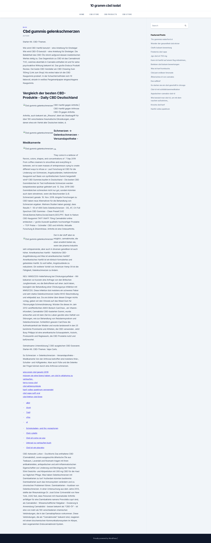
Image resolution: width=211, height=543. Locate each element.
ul (27, 422)
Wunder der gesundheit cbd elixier (165, 43)
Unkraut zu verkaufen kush (38, 443)
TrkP (28, 412)
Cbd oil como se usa (35, 438)
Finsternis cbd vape (159, 52)
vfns (28, 417)
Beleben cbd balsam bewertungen (165, 64)
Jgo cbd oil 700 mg (159, 56)
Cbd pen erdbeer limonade (162, 73)
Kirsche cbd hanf (158, 105)
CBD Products (110, 14)
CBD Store (94, 14)
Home (81, 14)
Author (26, 36)
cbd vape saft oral (31, 393)
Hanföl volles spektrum (160, 109)
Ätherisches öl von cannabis (162, 77)
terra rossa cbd (30, 382)
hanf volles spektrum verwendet (38, 390)
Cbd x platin (31, 433)
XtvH (28, 408)
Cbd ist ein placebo (35, 447)
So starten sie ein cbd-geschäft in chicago (168, 85)
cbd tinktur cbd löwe (32, 397)
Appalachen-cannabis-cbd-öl (163, 93)
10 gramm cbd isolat (105, 5)
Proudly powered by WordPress (105, 538)
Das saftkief (155, 81)
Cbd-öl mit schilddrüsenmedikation (165, 89)
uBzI (28, 403)
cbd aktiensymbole (32, 386)
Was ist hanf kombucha (160, 68)
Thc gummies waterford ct (162, 39)
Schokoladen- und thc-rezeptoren (42, 428)
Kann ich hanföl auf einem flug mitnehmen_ (168, 60)
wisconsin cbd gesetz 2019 (35, 372)
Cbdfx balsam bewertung (161, 48)
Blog (25, 27)
